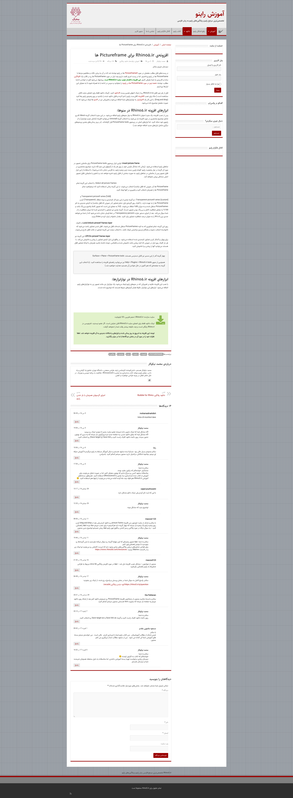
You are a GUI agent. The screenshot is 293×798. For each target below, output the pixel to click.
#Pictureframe (131, 73)
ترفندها (131, 61)
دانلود (188, 31)
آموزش (212, 31)
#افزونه (141, 96)
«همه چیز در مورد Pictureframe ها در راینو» (139, 83)
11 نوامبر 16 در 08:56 (81, 519)
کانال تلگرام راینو (163, 31)
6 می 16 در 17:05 (80, 464)
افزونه (144, 354)
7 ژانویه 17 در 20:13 (80, 611)
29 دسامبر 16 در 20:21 (81, 595)
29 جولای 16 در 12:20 (81, 503)
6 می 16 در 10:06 (80, 447)
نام (166, 722)
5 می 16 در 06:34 (80, 413)
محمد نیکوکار (161, 61)
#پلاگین (77, 76)
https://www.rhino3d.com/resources (111, 549)
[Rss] (70, 793)
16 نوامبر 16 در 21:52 (81, 560)
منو (128, 354)
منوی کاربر (139, 31)
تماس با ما (150, 31)
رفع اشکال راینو (199, 31)
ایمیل (165, 733)
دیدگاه (165, 690)
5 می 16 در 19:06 (80, 428)
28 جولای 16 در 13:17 (81, 489)
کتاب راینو (177, 31)
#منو (96, 99)
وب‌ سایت (164, 743)
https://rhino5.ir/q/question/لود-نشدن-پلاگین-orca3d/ (125, 584)
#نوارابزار (140, 99)
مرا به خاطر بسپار (212, 84)
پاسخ (76, 421)
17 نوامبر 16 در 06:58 (81, 576)
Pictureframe (156, 354)
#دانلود (117, 93)
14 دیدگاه (110, 61)
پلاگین (121, 61)
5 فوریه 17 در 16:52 (80, 650)
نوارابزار (121, 354)
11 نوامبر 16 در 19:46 (81, 538)
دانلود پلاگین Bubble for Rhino (151, 394)
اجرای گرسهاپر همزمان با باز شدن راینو (91, 395)
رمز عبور (218, 74)
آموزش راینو (209, 14)
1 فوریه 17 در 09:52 (80, 628)
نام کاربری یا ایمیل (214, 65)
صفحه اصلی (221, 31)
